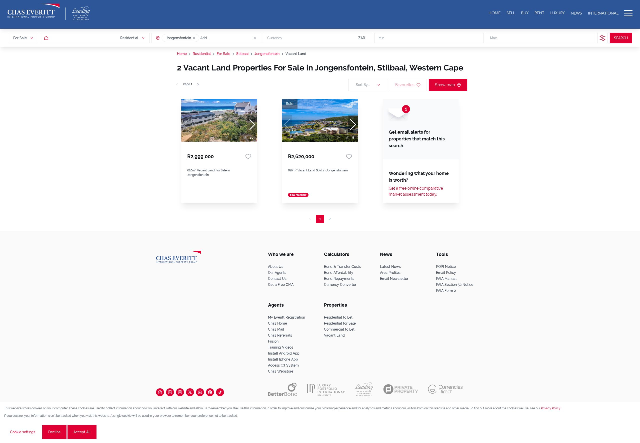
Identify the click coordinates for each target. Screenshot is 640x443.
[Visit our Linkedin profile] (170, 392)
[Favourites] (248, 156)
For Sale (223, 54)
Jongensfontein (267, 54)
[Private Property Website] (400, 389)
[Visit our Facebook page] (160, 392)
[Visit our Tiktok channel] (220, 392)
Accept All (82, 432)
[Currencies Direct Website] (445, 389)
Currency (274, 38)
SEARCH (621, 38)
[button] (194, 38)
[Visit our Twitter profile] (190, 392)
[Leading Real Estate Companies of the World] (81, 13)
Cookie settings (22, 432)
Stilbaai (242, 54)
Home (182, 54)
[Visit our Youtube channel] (200, 392)
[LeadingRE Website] (364, 389)
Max (493, 38)
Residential (202, 54)
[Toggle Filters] (602, 38)
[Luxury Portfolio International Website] (326, 389)
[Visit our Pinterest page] (210, 392)
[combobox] (219, 38)
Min (381, 38)
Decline (54, 432)
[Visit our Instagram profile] (180, 392)
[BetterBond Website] (282, 389)
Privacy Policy (550, 408)
